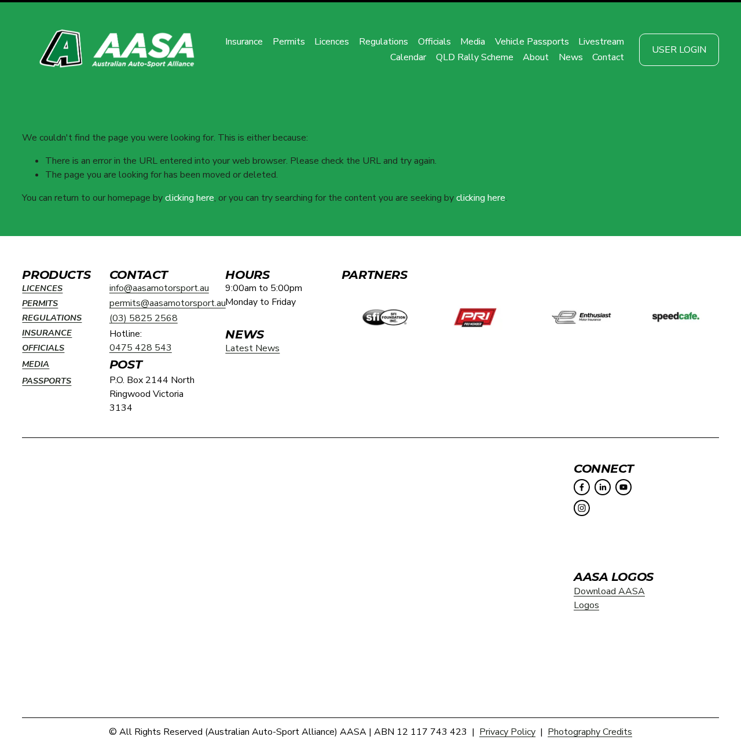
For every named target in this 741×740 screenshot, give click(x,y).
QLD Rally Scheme (474, 57)
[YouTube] (623, 487)
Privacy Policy (507, 732)
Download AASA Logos (609, 598)
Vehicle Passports (532, 41)
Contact (608, 57)
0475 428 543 (140, 347)
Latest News (252, 348)
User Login (679, 49)
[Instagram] (582, 508)
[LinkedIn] (603, 487)
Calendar (408, 57)
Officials (434, 41)
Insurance (244, 41)
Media (472, 41)
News (571, 57)
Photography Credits (590, 732)
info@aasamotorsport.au (159, 288)
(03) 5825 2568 (143, 318)
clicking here (189, 198)
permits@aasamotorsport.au (167, 303)
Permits (289, 41)
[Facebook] (582, 487)
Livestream (601, 41)
